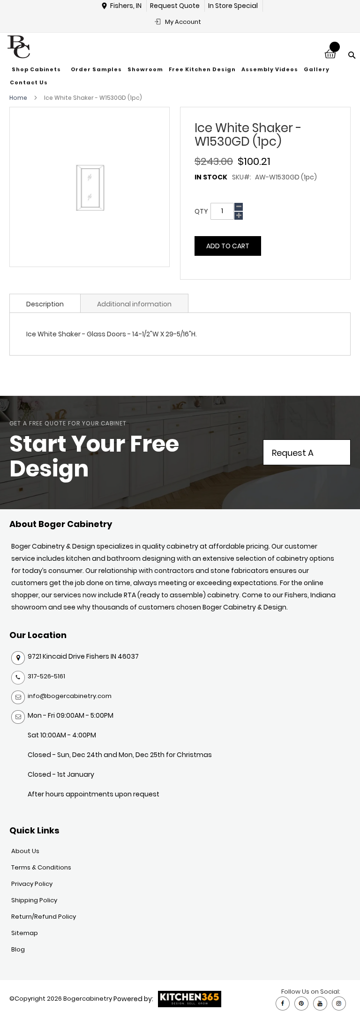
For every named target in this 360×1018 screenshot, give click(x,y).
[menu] (180, 76)
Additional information (134, 304)
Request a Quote (293, 456)
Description (45, 304)
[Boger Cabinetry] (18, 47)
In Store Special (233, 5)
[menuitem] (37, 69)
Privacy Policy (31, 883)
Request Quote (175, 5)
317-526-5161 (46, 676)
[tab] (45, 303)
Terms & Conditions (41, 867)
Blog (18, 949)
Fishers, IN (126, 5)
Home (18, 98)
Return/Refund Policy (43, 916)
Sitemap (24, 933)
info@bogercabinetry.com (70, 695)
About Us (25, 851)
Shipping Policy (34, 900)
